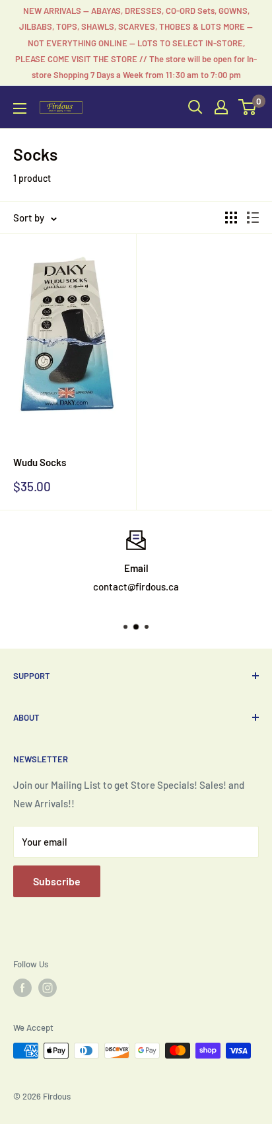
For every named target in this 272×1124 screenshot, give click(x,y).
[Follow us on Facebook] (22, 988)
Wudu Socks (39, 462)
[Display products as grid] (231, 217)
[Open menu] (19, 108)
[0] (248, 107)
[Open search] (195, 107)
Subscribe (57, 881)
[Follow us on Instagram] (47, 988)
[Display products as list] (253, 217)
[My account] (221, 107)
